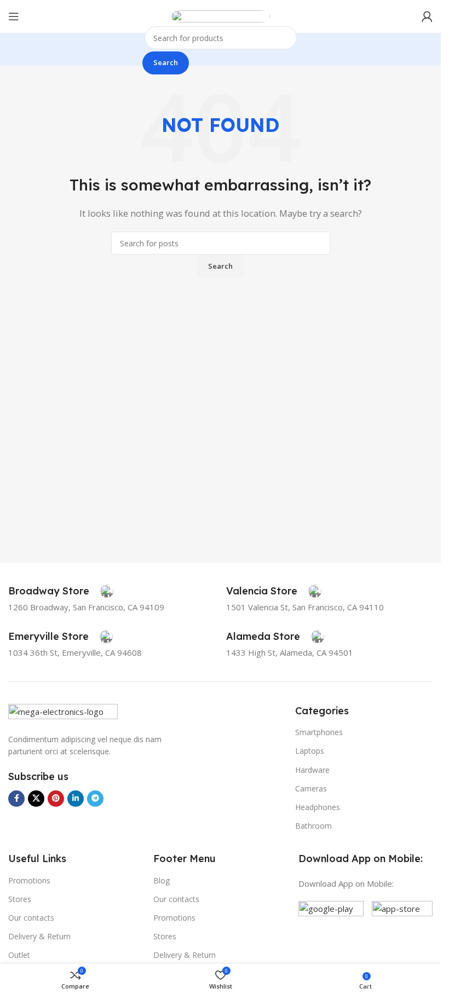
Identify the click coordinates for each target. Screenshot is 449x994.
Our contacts (31, 917)
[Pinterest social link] (56, 798)
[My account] (427, 16)
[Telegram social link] (95, 798)
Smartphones (319, 732)
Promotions (29, 880)
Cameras (311, 788)
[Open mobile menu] (14, 16)
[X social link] (36, 798)
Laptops (309, 751)
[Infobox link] (60, 591)
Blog (161, 880)
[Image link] (63, 712)
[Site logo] (220, 15)
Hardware (312, 770)
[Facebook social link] (16, 798)
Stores (19, 899)
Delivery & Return (39, 936)
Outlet (19, 955)
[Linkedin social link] (75, 798)
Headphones (317, 807)
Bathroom (313, 825)
